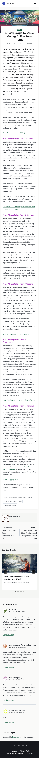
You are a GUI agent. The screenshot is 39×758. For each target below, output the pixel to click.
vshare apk (14, 677)
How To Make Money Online (13, 501)
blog (30, 497)
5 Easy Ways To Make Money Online (15, 497)
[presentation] (19, 563)
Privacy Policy (25, 751)
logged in (15, 737)
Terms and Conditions (14, 754)
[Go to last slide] (5, 572)
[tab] (15, 591)
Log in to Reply (8, 634)
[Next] (33, 572)
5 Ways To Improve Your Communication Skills (9, 532)
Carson (12, 609)
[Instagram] (22, 745)
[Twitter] (19, 745)
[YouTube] (26, 745)
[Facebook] (15, 745)
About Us (29, 754)
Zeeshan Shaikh (14, 44)
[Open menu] (35, 3)
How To (19, 29)
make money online (10, 505)
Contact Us (13, 751)
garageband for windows (20, 645)
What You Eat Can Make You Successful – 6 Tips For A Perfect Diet (29, 532)
